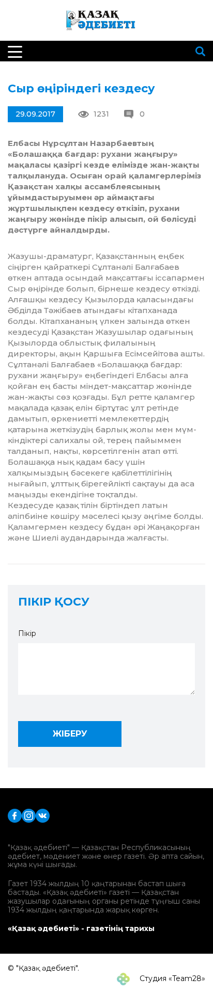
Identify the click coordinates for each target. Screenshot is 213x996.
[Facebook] (15, 815)
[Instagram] (29, 815)
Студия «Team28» (171, 978)
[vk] (43, 815)
